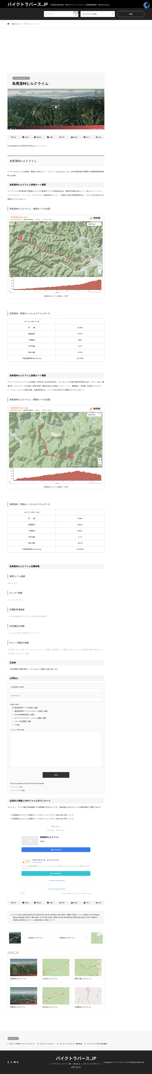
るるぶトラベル (33, 633)
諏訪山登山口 (82, 917)
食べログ (15, 583)
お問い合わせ (76, 1067)
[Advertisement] (76, 50)
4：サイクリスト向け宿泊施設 (96, 1044)
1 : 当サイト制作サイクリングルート (21, 1044)
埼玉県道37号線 (55, 915)
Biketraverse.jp (40, 146)
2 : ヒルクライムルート (21, 78)
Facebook (14, 1062)
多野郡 (63, 915)
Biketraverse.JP (73, 893)
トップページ (55, 1064)
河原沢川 (28, 917)
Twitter (11, 1062)
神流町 (55, 917)
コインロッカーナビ (14, 600)
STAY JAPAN (22, 633)
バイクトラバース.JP (76, 1058)
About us (77, 1064)
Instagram (8, 1062)
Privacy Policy (14, 787)
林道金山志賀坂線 (17, 390)
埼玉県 (47, 915)
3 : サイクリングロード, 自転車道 (69, 1044)
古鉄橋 (67, 382)
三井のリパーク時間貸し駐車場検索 (34, 616)
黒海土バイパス (50, 920)
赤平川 (84, 191)
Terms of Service (15, 790)
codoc (90, 893)
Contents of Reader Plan (57, 880)
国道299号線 (12, 191)
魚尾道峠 (10, 172)
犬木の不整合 (97, 191)
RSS (17, 1062)
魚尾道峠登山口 (39, 920)
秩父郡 (60, 917)
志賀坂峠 (86, 915)
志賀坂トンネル (65, 386)
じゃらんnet (12, 633)
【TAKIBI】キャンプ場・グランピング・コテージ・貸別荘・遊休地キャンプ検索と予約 (39, 650)
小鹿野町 (68, 915)
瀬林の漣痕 (18, 386)
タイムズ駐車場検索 (14, 616)
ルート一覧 (66, 1064)
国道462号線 (12, 382)
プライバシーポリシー (91, 1064)
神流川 (60, 382)
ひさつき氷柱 (26, 195)
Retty (9, 583)
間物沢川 (94, 382)
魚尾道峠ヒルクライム (26, 920)
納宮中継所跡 (37, 195)
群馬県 (75, 917)
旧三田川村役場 (13, 195)
